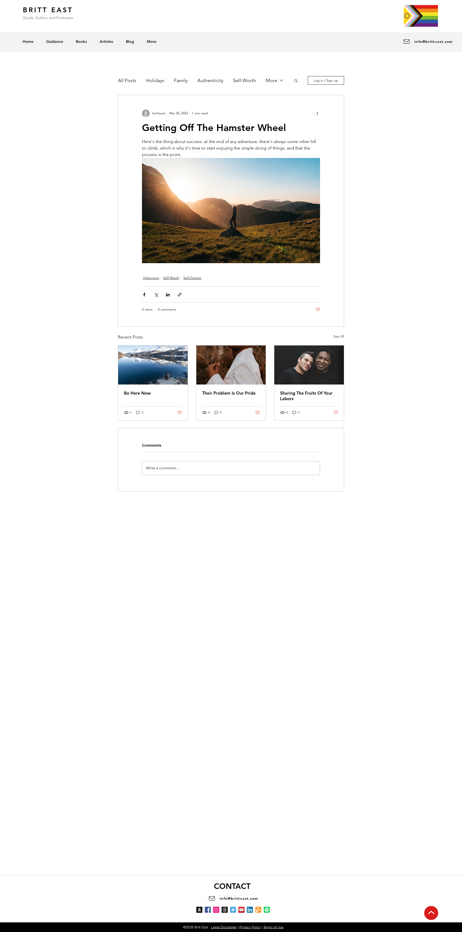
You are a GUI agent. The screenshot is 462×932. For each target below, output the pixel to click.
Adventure (151, 278)
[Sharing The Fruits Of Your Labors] (309, 365)
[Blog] (258, 910)
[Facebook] (208, 910)
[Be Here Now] (153, 365)
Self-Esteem (192, 278)
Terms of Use (273, 927)
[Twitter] (233, 910)
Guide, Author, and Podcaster (48, 17)
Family (181, 80)
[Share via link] (179, 294)
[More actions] (317, 113)
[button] (296, 80)
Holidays (155, 80)
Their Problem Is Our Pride (229, 393)
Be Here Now (137, 393)
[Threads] (225, 910)
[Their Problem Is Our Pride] (231, 365)
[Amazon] (199, 910)
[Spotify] (267, 910)
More (271, 80)
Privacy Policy (250, 927)
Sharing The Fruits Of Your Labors (306, 395)
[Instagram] (216, 910)
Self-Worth (244, 80)
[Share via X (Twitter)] (156, 294)
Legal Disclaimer (224, 927)
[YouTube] (241, 910)
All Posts (127, 80)
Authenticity (210, 80)
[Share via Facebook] (144, 294)
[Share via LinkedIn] (168, 294)
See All (339, 336)
